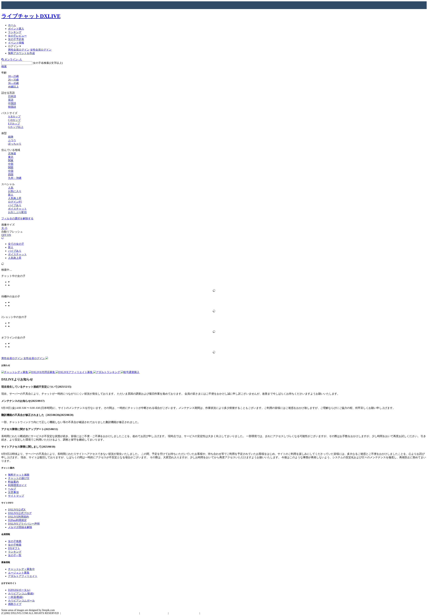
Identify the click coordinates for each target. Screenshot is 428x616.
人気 (10, 187)
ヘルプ (12, 488)
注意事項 (13, 492)
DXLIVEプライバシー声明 (24, 523)
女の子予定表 (16, 39)
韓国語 (12, 106)
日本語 (12, 96)
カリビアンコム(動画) (21, 593)
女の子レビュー (17, 35)
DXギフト (14, 548)
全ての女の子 (16, 243)
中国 (10, 171)
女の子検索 (14, 544)
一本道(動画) (15, 597)
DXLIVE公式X (17, 509)
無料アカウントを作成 (21, 53)
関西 (10, 167)
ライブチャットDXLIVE (31, 16)
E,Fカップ (14, 123)
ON (9, 235)
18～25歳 (13, 76)
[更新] (2, 238)
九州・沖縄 (14, 178)
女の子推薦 (14, 541)
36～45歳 (13, 83)
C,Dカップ (14, 120)
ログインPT (15, 201)
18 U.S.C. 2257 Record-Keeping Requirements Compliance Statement (100, 613)
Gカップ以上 (15, 127)
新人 (10, 194)
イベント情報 (16, 42)
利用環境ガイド (17, 485)
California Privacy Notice (184, 613)
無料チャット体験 (18, 474)
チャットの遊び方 (18, 478)
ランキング (14, 32)
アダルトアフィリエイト (22, 576)
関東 (10, 160)
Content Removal (211, 613)
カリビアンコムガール (21, 600)
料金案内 (13, 481)
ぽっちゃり (14, 143)
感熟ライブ (14, 604)
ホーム (12, 25)
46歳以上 (13, 86)
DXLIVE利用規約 (18, 516)
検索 (4, 66)
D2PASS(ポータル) (19, 590)
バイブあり (14, 205)
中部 (10, 164)
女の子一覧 (14, 555)
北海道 (12, 153)
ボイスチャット (17, 208)
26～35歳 (13, 79)
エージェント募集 (18, 572)
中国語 (12, 103)
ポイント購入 (16, 28)
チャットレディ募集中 (21, 569)
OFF (4, 235)
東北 (10, 157)
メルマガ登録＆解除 (20, 527)
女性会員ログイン (40, 49)
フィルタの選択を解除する (17, 218)
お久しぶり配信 (17, 212)
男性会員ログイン (18, 49)
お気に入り (14, 191)
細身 (10, 136)
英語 (10, 99)
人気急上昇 (14, 198)
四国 (10, 174)
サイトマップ (16, 495)
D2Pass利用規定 (17, 520)
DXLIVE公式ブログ (20, 513)
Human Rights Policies (154, 613)
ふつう (12, 140)
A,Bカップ (14, 116)
